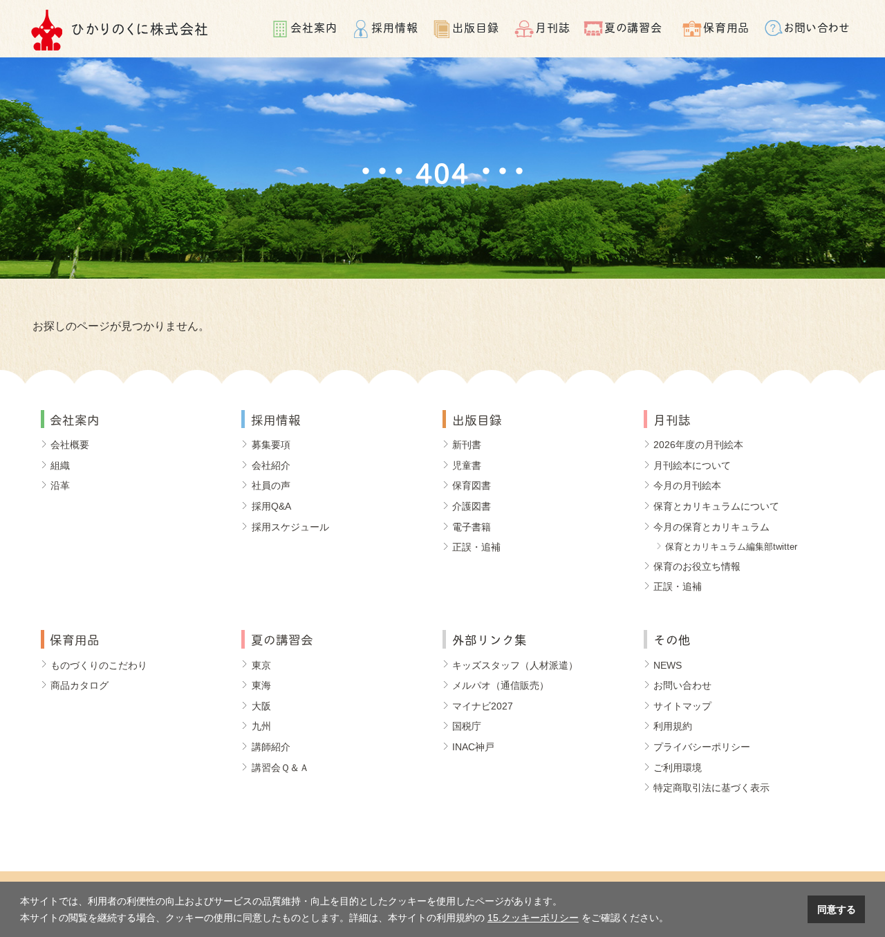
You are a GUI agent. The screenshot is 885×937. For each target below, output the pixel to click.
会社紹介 (271, 465)
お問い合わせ (817, 26)
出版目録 (475, 26)
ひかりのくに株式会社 (140, 28)
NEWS (667, 665)
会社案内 (313, 26)
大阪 (261, 706)
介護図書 (471, 506)
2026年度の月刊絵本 (698, 444)
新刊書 (466, 444)
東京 (261, 665)
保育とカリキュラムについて (716, 506)
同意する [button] (836, 909)
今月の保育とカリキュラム (711, 526)
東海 (261, 685)
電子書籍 (471, 526)
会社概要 (69, 444)
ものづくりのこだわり (98, 665)
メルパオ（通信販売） (500, 685)
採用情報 (394, 26)
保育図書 (471, 485)
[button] (673, 919)
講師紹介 (271, 746)
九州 (261, 726)
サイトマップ (682, 706)
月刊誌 (552, 26)
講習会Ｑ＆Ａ (280, 767)
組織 (60, 465)
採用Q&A (271, 506)
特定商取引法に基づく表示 (711, 787)
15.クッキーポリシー (533, 917)
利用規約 (672, 726)
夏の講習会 (633, 26)
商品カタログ (79, 685)
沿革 (60, 485)
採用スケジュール (290, 526)
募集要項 (271, 444)
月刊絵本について (692, 465)
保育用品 (726, 26)
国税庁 (466, 726)
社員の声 (271, 485)
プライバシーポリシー (701, 746)
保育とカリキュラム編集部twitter (731, 546)
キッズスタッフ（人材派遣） (515, 665)
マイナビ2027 (482, 706)
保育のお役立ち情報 (696, 566)
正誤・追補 (476, 547)
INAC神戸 (473, 746)
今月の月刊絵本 (687, 485)
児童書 (466, 465)
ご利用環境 (677, 767)
